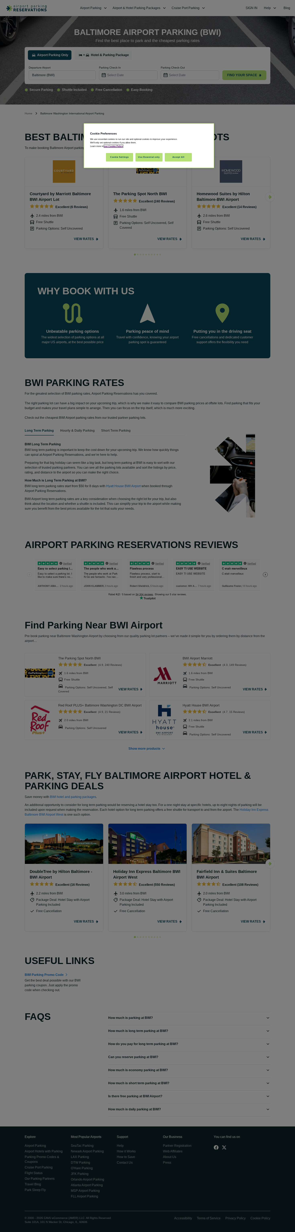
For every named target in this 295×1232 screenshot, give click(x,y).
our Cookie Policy (113, 146)
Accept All (178, 157)
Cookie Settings (119, 157)
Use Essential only (149, 157)
